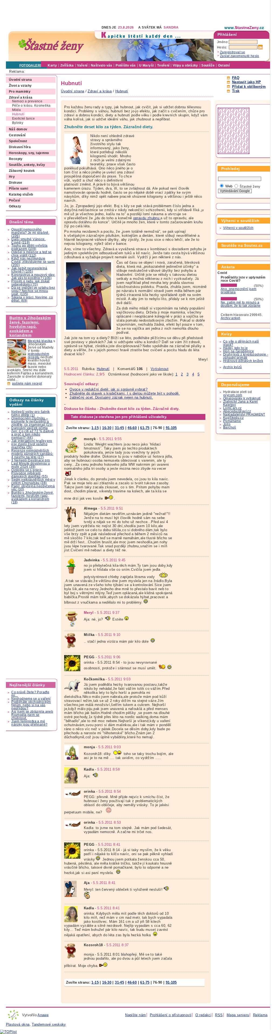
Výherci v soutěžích (238, 227)
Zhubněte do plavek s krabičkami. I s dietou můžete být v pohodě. (125, 393)
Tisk (236, 91)
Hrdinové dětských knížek (243, 361)
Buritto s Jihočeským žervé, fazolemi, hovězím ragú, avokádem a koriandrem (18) (32, 497)
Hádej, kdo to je (235, 348)
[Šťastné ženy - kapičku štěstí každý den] (51, 46)
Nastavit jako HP (246, 82)
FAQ (235, 78)
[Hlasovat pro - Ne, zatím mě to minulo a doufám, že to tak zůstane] (237, 299)
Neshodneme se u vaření (30, 698)
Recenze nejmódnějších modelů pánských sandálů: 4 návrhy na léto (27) (32, 454)
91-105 (171, 428)
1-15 (95, 428)
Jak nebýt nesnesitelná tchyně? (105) (29, 270)
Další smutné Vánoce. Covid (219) (28, 241)
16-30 (106, 428)
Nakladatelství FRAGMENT (244, 414)
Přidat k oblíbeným (249, 87)
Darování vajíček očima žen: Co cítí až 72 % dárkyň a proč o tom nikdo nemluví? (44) (32, 432)
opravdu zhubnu (147, 218)
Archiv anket (230, 318)
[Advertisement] (104, 12)
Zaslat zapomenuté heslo (239, 56)
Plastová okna (18, 1024)
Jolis (226, 424)
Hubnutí (103, 369)
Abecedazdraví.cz (237, 411)
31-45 (119, 428)
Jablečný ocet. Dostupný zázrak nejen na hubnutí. (111, 397)
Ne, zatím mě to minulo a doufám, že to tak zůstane (241, 304)
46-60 (132, 428)
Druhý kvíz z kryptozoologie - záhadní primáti (245, 356)
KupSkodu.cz (233, 417)
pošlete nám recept (27, 383)
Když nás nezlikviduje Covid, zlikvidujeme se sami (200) (33, 262)
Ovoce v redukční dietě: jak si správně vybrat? (108, 389)
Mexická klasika (40, 341)
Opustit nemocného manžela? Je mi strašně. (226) (30, 233)
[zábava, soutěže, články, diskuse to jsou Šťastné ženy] (244, 27)
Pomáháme (232, 421)
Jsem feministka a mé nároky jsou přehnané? (29, 723)
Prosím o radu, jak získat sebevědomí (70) (30, 283)
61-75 (144, 428)
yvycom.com (232, 395)
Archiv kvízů (232, 367)
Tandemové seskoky (49, 1024)
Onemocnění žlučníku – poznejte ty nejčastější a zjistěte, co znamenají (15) (31, 421)
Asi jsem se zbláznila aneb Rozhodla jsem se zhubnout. (32, 715)
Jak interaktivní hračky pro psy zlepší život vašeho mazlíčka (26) (31, 444)
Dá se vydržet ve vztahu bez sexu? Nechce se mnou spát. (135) (33, 291)
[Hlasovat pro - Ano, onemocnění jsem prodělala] (237, 285)
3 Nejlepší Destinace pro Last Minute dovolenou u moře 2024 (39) (30, 463)
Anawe (43, 1015)
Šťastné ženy (250, 186)
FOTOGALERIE (31, 65)
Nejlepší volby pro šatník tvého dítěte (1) (30, 413)
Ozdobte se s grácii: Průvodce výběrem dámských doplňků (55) (29, 473)
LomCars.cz (232, 408)
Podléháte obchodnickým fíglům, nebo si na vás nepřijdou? (31, 705)
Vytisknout (159, 369)
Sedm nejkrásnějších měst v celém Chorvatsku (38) (33, 481)
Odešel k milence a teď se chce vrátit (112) (31, 253)
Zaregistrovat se (232, 52)
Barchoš (229, 427)
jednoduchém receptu (38, 355)
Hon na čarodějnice (238, 351)
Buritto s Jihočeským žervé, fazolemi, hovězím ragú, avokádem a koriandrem (30, 326)
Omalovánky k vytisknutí (242, 398)
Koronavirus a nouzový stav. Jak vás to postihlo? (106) (33, 276)
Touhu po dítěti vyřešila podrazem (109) (29, 247)
